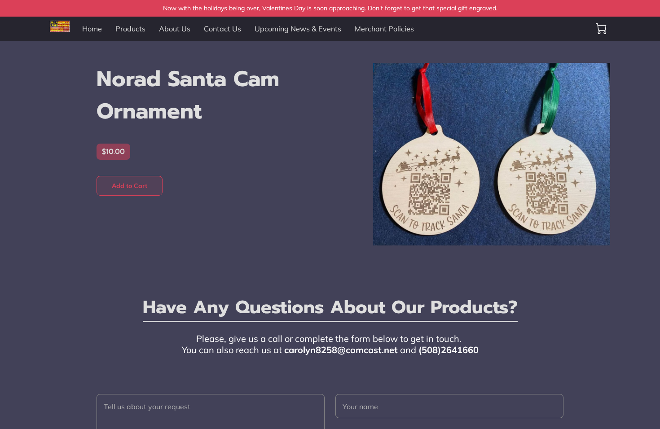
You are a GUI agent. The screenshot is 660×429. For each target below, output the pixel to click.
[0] (601, 28)
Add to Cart (130, 186)
